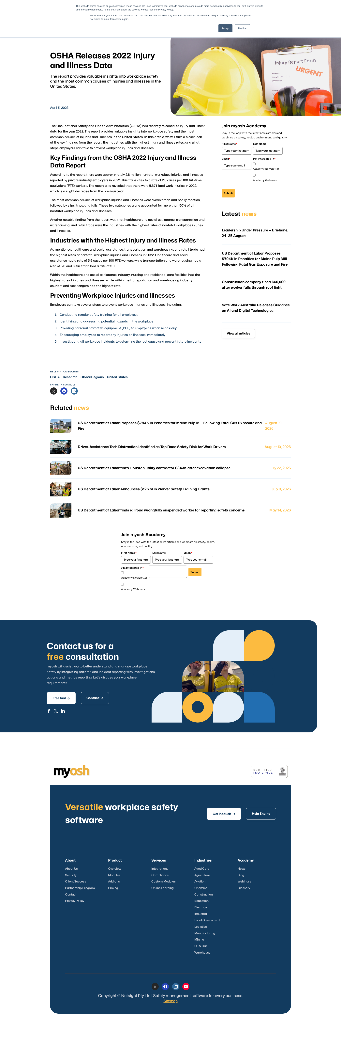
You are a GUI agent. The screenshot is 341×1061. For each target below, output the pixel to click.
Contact (70, 894)
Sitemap (171, 1001)
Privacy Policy (74, 900)
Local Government (207, 920)
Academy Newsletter (266, 168)
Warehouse (202, 952)
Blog (241, 875)
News (241, 868)
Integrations (159, 868)
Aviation (199, 881)
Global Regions (92, 377)
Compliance (160, 875)
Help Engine (261, 813)
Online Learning (162, 888)
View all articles (238, 333)
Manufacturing (204, 933)
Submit (228, 193)
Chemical (201, 888)
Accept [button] (225, 28)
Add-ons (114, 881)
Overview (114, 868)
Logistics (200, 926)
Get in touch (224, 814)
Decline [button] (242, 28)
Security (71, 875)
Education (201, 900)
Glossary (244, 888)
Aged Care (201, 868)
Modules (114, 875)
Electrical (201, 907)
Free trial (61, 698)
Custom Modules (163, 881)
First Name (229, 144)
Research (70, 377)
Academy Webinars (265, 180)
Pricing (113, 888)
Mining (199, 939)
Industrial (201, 914)
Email (226, 159)
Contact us (94, 698)
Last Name (259, 144)
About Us (71, 868)
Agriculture (202, 875)
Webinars (244, 881)
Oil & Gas (200, 946)
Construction (203, 894)
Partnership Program (80, 888)
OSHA (55, 377)
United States (117, 377)
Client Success (75, 881)
